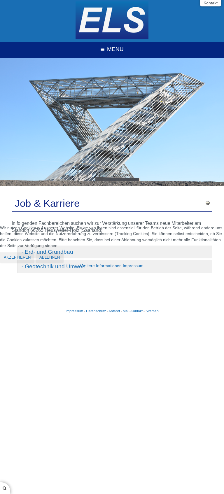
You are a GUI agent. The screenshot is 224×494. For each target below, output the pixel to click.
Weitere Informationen (101, 266)
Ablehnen (49, 257)
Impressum (133, 266)
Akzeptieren (17, 257)
